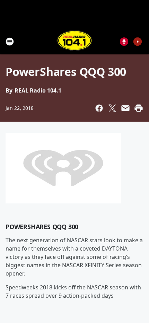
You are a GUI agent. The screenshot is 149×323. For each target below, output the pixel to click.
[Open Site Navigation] (10, 41)
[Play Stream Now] (137, 41)
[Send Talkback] (124, 41)
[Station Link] (74, 41)
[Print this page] (138, 108)
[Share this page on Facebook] (99, 108)
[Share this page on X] (112, 108)
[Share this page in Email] (125, 108)
